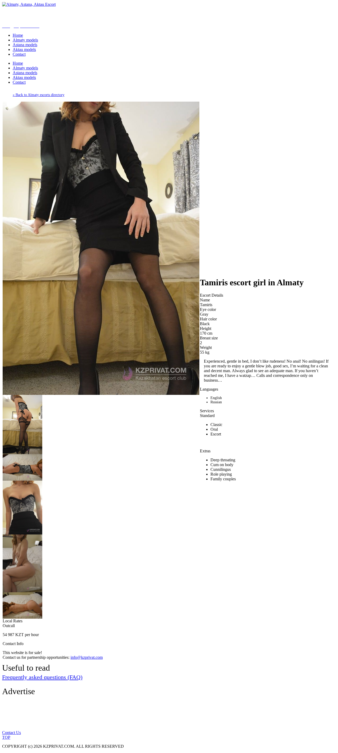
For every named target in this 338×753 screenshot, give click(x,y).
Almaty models (25, 40)
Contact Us (11, 732)
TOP (6, 737)
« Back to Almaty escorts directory (38, 95)
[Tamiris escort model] (101, 393)
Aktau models (24, 49)
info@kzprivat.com (87, 657)
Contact (19, 54)
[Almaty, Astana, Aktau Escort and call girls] (29, 4)
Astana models (25, 44)
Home (18, 35)
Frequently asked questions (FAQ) (42, 677)
